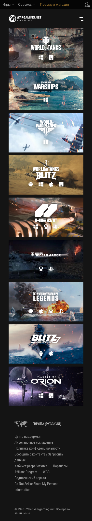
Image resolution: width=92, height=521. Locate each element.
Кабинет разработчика (30, 466)
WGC (46, 472)
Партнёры (60, 466)
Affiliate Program (25, 472)
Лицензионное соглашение (33, 442)
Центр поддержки (27, 436)
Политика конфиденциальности (37, 448)
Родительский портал (30, 478)
